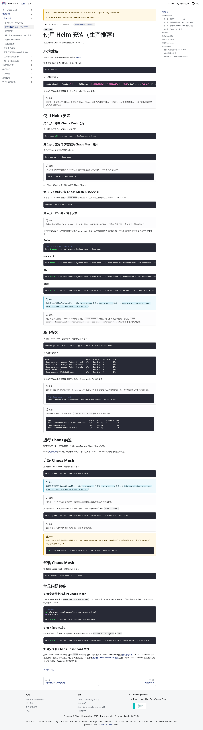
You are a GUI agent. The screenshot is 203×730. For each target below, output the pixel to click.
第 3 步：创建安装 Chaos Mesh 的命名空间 (178, 26)
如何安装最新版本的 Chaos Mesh (175, 50)
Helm (78, 57)
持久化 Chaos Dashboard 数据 (18, 35)
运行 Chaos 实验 (167, 36)
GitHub (81, 703)
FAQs (28, 711)
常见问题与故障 (9, 82)
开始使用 (6, 14)
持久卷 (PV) (127, 654)
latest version (87, 17)
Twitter (81, 711)
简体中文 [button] (183, 3)
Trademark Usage (105, 724)
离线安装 (9, 31)
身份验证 (6, 69)
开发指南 (6, 77)
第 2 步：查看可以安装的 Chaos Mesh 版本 (178, 22)
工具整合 (6, 73)
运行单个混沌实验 (11, 56)
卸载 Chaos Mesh (12, 39)
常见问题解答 (166, 46)
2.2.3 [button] (170, 3)
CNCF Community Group (88, 699)
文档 (23, 3)
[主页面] (45, 24)
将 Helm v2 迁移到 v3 (137, 102)
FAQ (142, 224)
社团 (29, 3)
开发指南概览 (31, 707)
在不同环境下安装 (87, 501)
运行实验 (29, 703)
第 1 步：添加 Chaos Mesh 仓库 (174, 19)
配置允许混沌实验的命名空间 (16, 52)
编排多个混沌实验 (11, 60)
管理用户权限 (9, 48)
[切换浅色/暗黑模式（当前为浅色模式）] (198, 3)
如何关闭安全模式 (170, 53)
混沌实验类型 (8, 65)
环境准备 (165, 12)
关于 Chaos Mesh (10, 10)
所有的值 (87, 528)
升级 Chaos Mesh (168, 39)
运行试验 (53, 451)
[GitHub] (193, 3)
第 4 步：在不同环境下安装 (173, 29)
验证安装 (165, 33)
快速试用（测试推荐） (14, 22)
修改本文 (50, 669)
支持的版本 (10, 44)
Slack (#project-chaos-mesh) (90, 707)
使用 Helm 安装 (167, 15)
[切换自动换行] (149, 84)
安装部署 (7, 18)
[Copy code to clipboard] (153, 70)
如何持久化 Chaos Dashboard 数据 (175, 56)
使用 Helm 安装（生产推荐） (17, 27)
